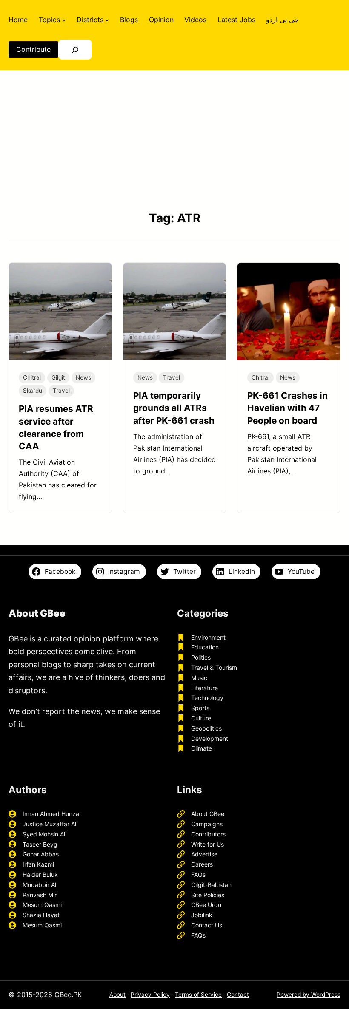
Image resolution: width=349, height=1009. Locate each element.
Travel (61, 390)
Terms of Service (198, 994)
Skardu (32, 390)
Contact (238, 994)
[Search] (75, 50)
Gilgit (58, 377)
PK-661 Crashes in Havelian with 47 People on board (287, 407)
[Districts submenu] (107, 19)
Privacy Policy (150, 994)
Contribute (33, 49)
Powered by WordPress (308, 994)
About (117, 994)
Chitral (32, 377)
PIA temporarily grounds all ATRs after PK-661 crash (174, 407)
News (83, 377)
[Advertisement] (174, 139)
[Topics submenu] (64, 19)
